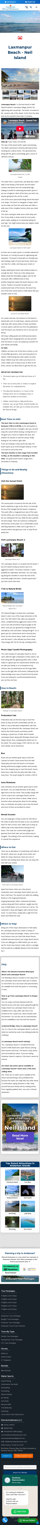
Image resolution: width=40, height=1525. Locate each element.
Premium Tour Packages (10, 1322)
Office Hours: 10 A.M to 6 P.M (12, 1445)
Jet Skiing (4, 1398)
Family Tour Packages (9, 1336)
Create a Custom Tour (23, 1456)
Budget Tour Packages (10, 1319)
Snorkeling (5, 1391)
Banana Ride (6, 1404)
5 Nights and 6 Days (9, 1302)
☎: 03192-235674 (7, 1425)
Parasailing (5, 1388)
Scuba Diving (6, 1381)
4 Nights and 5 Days (9, 1299)
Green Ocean (6, 1357)
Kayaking (4, 1411)
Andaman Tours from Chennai (13, 1326)
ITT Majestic (6, 1360)
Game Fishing (6, 1394)
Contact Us (7, 1456)
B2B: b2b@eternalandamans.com (14, 1442)
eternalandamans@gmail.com (13, 1438)
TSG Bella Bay (6, 1408)
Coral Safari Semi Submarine (12, 1414)
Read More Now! (20, 1137)
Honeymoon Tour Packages (11, 1340)
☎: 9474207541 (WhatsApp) (11, 1431)
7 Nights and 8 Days (9, 1309)
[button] (36, 7)
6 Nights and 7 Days (9, 1306)
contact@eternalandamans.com (13, 1435)
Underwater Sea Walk (9, 1384)
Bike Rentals (6, 1370)
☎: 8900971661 (30, 2)
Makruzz (4, 1353)
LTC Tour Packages (8, 1343)
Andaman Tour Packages (20, 1278)
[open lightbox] (20, 79)
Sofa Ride (5, 1401)
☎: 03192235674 (10, 2)
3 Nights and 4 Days (9, 1296)
